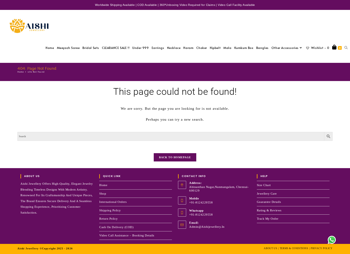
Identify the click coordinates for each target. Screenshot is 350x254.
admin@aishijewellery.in (207, 226)
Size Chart (264, 185)
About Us (270, 248)
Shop (102, 193)
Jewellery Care (267, 193)
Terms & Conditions (294, 248)
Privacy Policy (321, 248)
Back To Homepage (175, 157)
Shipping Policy (110, 210)
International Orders (113, 201)
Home (103, 185)
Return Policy (108, 218)
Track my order (268, 218)
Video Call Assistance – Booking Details (126, 235)
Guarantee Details (269, 201)
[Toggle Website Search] (346, 47)
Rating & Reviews (269, 210)
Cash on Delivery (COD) (116, 227)
